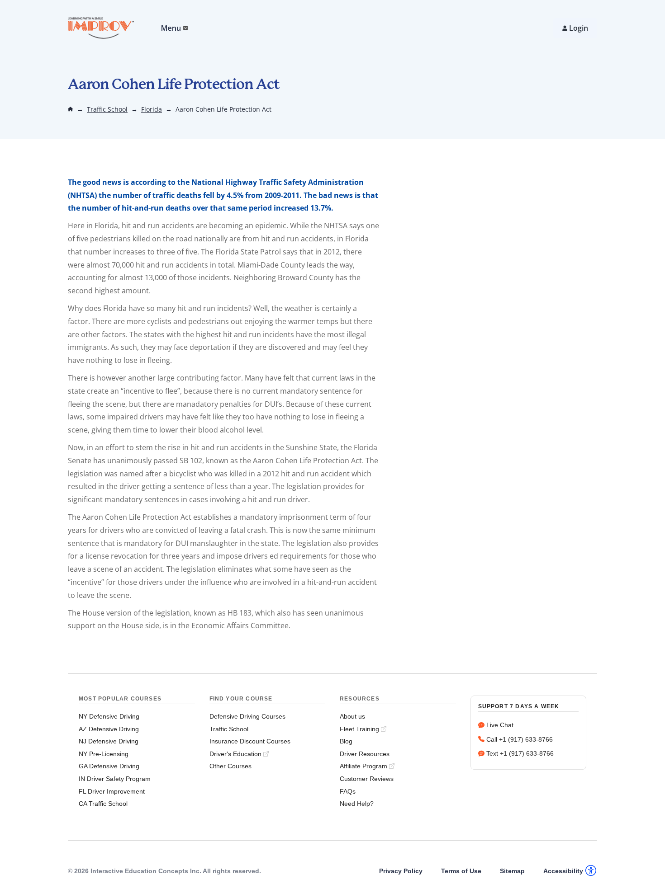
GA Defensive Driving (109, 766)
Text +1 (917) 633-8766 (520, 753)
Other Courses (230, 766)
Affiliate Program (363, 766)
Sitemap (512, 871)
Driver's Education (235, 753)
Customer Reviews (367, 778)
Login (578, 28)
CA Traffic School (103, 803)
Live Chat (499, 725)
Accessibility (563, 871)
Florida (151, 109)
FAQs (348, 791)
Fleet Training (359, 729)
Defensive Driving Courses (247, 716)
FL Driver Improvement (112, 791)
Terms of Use (461, 871)
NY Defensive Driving (109, 716)
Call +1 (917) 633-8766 (519, 739)
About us (352, 716)
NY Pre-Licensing (103, 753)
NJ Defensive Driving (108, 741)
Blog (346, 741)
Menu (171, 28)
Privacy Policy (401, 871)
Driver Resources (365, 753)
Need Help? (357, 803)
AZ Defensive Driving (109, 729)
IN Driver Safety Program (115, 778)
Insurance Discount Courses (249, 741)
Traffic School (107, 109)
